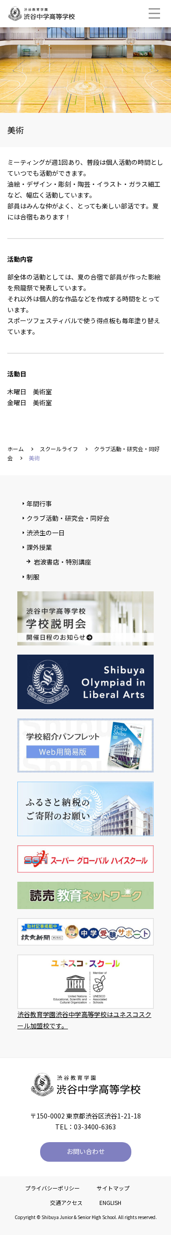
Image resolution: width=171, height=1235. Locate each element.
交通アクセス (66, 1202)
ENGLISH (110, 1202)
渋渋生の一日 (45, 532)
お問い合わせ (86, 1151)
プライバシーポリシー (52, 1188)
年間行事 (39, 503)
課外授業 (39, 547)
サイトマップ (113, 1188)
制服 (32, 576)
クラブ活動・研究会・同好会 (67, 518)
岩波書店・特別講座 (62, 561)
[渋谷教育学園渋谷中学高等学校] (41, 16)
